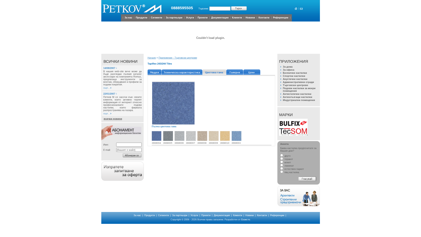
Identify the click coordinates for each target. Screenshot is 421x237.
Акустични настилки (295, 79)
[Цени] (251, 72)
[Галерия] (234, 72)
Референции (280, 17)
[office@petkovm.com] (301, 8)
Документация (219, 17)
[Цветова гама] (214, 72)
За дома (288, 66)
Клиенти (237, 17)
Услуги (190, 17)
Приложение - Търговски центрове (178, 57)
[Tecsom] (293, 135)
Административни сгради (298, 82)
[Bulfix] (293, 127)
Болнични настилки (295, 73)
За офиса (288, 69)
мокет (287, 162)
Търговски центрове (295, 85)
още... (106, 87)
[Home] (295, 8)
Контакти (264, 17)
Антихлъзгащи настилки (297, 97)
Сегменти (156, 17)
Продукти (141, 17)
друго (287, 155)
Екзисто (245, 219)
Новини (250, 17)
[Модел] (155, 72)
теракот (288, 159)
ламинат (289, 165)
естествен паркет (294, 169)
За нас (128, 17)
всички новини (113, 118)
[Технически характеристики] (182, 72)
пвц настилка (291, 172)
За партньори (174, 17)
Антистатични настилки (297, 94)
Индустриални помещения (299, 100)
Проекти (203, 17)
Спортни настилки (294, 76)
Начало (152, 57)
